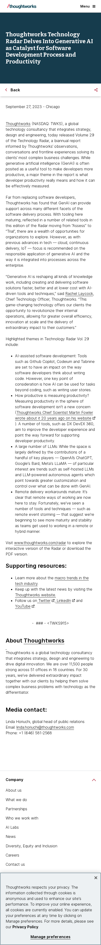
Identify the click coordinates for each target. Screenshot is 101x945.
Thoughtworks (18, 123)
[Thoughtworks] (22, 6)
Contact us (15, 864)
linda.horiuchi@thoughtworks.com (45, 727)
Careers (12, 855)
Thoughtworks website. (35, 594)
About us (14, 790)
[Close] (96, 878)
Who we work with (22, 818)
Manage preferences (51, 937)
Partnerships (16, 808)
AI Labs (12, 827)
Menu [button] (85, 6)
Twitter (43, 600)
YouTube (23, 606)
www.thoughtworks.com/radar (40, 542)
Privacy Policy (25, 926)
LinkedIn (63, 600)
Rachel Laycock (79, 293)
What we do (16, 799)
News (11, 836)
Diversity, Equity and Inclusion (31, 846)
